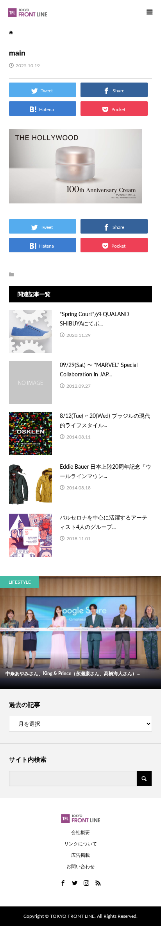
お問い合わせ (80, 866)
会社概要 (80, 832)
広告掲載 (80, 855)
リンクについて (80, 843)
